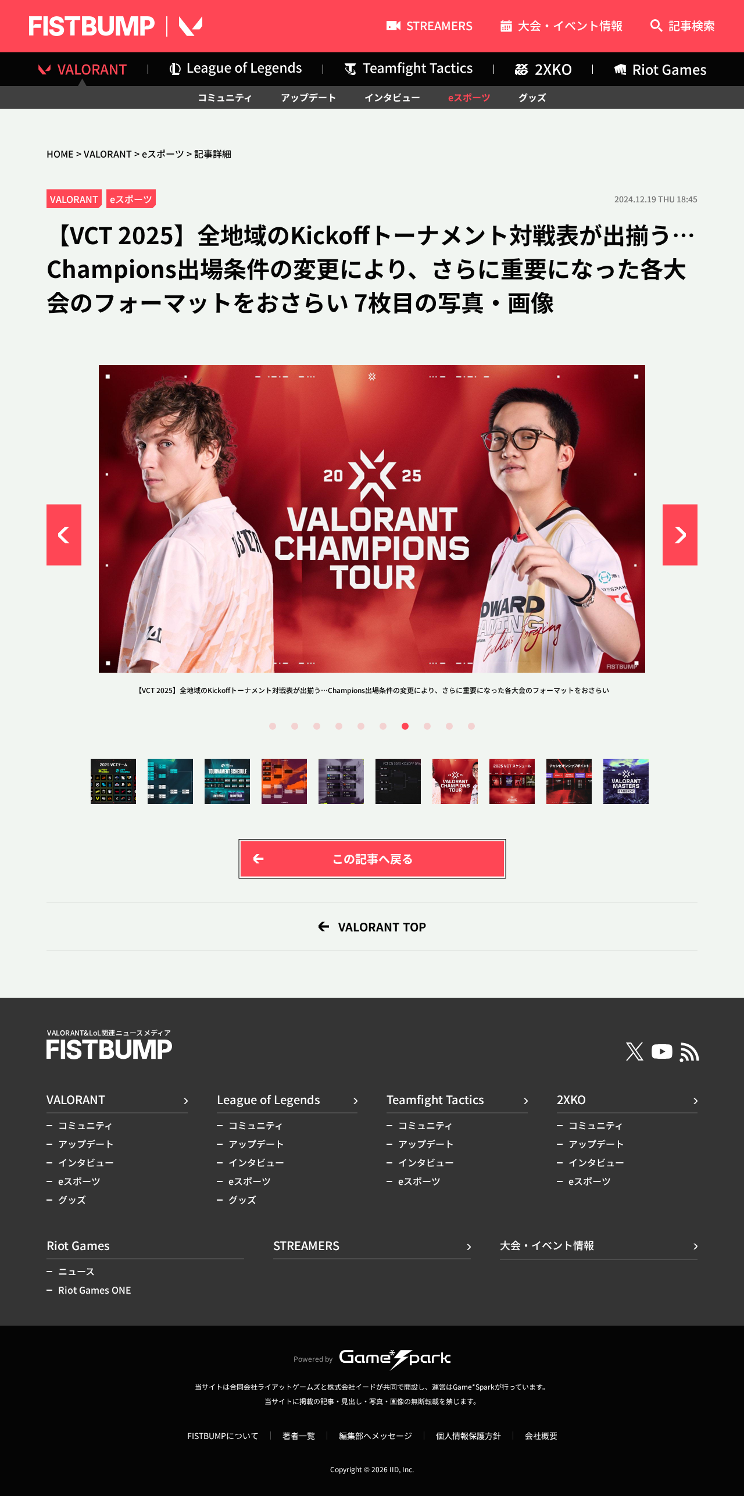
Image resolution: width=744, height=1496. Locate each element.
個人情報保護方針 (468, 1435)
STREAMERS (439, 27)
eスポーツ (469, 97)
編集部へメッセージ (375, 1435)
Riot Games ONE (94, 1289)
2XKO (571, 1099)
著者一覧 (298, 1435)
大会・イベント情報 (570, 27)
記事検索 (691, 26)
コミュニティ (225, 97)
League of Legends (268, 1099)
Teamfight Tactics (435, 1099)
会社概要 (541, 1435)
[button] (63, 534)
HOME (60, 153)
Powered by (313, 1358)
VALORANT (108, 153)
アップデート (309, 97)
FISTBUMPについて (223, 1435)
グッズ (532, 97)
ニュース (76, 1271)
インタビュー (392, 97)
